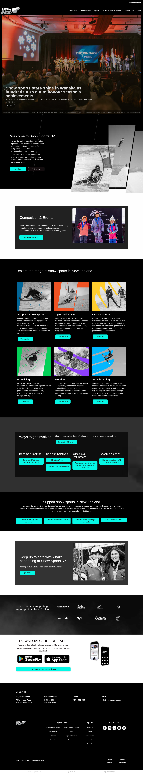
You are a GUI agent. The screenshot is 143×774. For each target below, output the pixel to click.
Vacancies (71, 740)
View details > (25, 339)
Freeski (90, 740)
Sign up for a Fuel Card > (113, 520)
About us (53, 735)
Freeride (90, 744)
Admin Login (110, 772)
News (71, 731)
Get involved (53, 731)
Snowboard (89, 748)
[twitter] (124, 728)
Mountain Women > (58, 460)
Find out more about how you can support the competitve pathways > (85, 465)
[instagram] (109, 728)
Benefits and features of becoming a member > (31, 461)
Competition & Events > (31, 237)
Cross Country (90, 735)
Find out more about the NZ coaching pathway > (111, 461)
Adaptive (90, 727)
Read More (10, 106)
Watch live (53, 740)
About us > (18, 169)
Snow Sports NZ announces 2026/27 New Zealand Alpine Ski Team (74, 112)
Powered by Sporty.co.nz (33, 772)
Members (72, 772)
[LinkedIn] (114, 728)
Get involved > (36, 169)
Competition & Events (53, 727)
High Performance (71, 735)
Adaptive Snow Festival (71, 727)
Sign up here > (27, 573)
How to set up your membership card (43, 669)
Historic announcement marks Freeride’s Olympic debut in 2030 (101, 112)
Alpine (90, 731)
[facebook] (105, 728)
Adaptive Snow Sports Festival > (58, 467)
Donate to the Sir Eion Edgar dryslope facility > (85, 521)
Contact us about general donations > (29, 521)
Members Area (135, 3)
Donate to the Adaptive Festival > (57, 521)
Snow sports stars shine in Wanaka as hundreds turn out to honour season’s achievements (43, 92)
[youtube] (119, 728)
